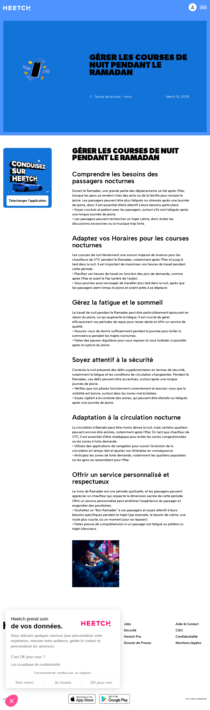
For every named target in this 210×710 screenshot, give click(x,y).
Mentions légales (188, 643)
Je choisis (62, 682)
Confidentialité (187, 636)
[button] (11, 700)
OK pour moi (101, 682)
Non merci (24, 682)
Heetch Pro (132, 636)
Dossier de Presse (137, 643)
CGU (179, 630)
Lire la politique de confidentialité (35, 665)
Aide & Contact (187, 624)
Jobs (127, 624)
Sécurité (130, 630)
